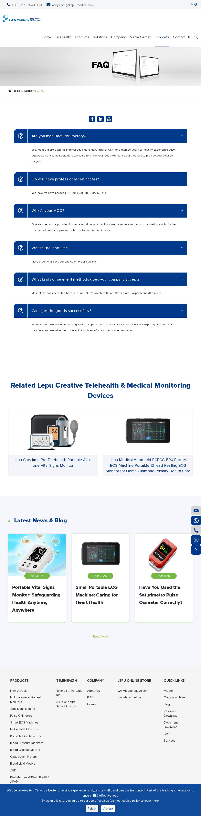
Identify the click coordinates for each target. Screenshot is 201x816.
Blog (167, 704)
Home (46, 37)
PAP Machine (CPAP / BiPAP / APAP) (29, 779)
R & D (91, 697)
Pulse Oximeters (21, 715)
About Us (93, 690)
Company (118, 37)
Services (169, 740)
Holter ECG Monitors (24, 729)
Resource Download (170, 713)
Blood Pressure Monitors (26, 743)
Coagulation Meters (23, 756)
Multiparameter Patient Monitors (25, 699)
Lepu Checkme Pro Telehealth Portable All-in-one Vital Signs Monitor (53, 462)
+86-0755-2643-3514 (27, 5)
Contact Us (182, 37)
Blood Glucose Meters (25, 749)
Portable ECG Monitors (25, 736)
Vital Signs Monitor (22, 708)
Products (82, 37)
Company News (174, 697)
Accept (108, 808)
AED (13, 770)
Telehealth (63, 37)
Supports (162, 37)
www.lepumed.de (129, 697)
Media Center (140, 37)
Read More (100, 636)
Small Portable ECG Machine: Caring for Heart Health (97, 595)
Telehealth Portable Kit (69, 693)
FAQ (42, 91)
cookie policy (131, 800)
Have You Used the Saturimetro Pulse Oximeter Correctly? (160, 595)
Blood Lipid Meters (22, 763)
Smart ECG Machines (24, 722)
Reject (92, 808)
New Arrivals (18, 690)
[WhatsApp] (196, 520)
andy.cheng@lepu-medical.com (73, 5)
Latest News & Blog (40, 520)
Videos (169, 690)
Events (92, 704)
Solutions (100, 37)
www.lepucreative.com (133, 690)
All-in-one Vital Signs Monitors (66, 704)
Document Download (171, 725)
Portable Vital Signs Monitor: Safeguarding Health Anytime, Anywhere (36, 598)
